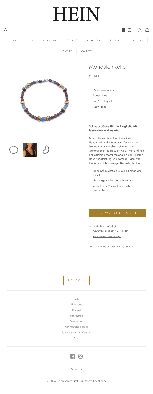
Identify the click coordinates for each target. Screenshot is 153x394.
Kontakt (66, 51)
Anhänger (93, 40)
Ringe (30, 40)
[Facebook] (124, 30)
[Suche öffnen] (6, 30)
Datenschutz (76, 321)
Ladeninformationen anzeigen (107, 236)
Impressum (76, 316)
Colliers (71, 40)
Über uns (137, 40)
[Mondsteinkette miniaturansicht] (14, 150)
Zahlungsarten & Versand (77, 332)
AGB (76, 338)
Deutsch (74, 369)
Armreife (116, 40)
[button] (76, 280)
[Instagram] (129, 30)
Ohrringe (50, 40)
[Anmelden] (140, 30)
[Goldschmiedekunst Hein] (76, 14)
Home (14, 40)
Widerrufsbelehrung (76, 327)
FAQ (76, 299)
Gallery (86, 51)
